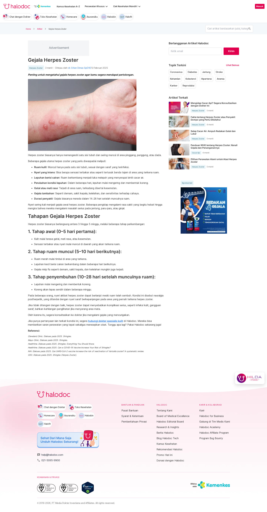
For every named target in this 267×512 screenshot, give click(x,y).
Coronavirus (176, 72)
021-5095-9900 (48, 460)
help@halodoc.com (50, 454)
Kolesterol (191, 79)
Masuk (259, 6)
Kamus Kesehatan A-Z (68, 6)
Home (28, 28)
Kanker (173, 85)
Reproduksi (188, 85)
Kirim (231, 51)
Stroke (219, 72)
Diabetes (192, 72)
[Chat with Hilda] (250, 378)
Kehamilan (175, 79)
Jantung (206, 72)
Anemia (220, 79)
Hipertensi (206, 79)
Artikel (39, 28)
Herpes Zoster (36, 68)
